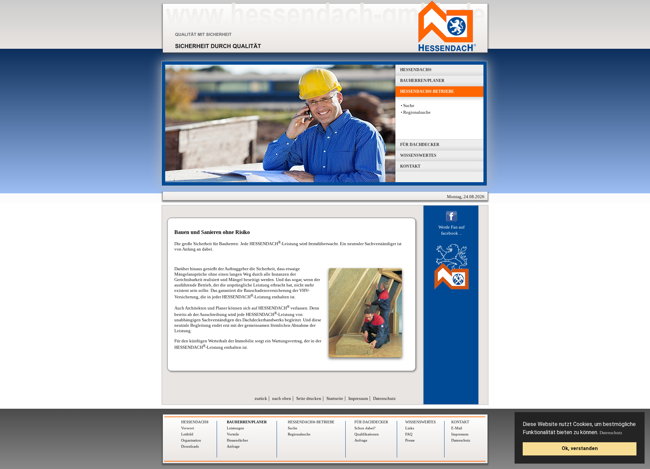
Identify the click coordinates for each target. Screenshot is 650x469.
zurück (261, 398)
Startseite (334, 398)
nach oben (281, 398)
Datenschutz (611, 432)
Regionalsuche (417, 112)
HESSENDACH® (195, 422)
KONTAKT (460, 422)
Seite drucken (308, 398)
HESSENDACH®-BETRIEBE (311, 422)
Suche (408, 105)
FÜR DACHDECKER (371, 422)
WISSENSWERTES (420, 422)
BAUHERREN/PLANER (247, 422)
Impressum (358, 398)
